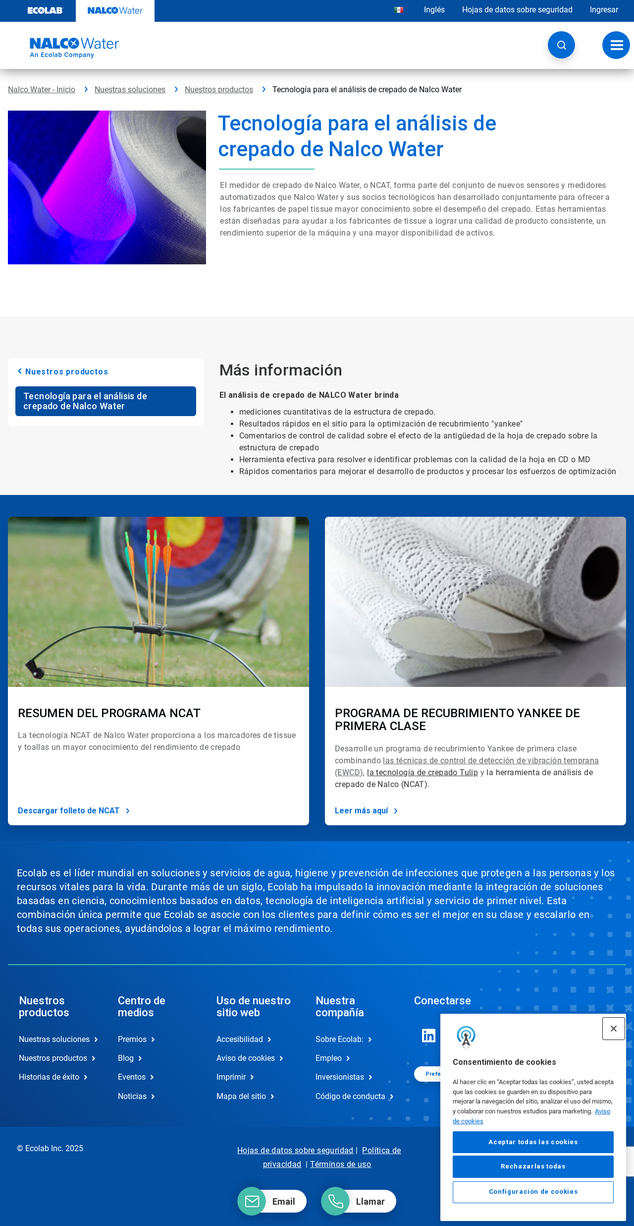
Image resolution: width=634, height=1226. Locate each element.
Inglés (434, 9)
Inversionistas (340, 1077)
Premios (132, 1039)
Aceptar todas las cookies (533, 1142)
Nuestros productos (219, 89)
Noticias (132, 1096)
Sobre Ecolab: (340, 1039)
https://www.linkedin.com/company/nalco (429, 1035)
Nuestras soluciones (130, 89)
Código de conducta (350, 1096)
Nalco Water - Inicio (41, 89)
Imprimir (231, 1077)
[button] (561, 45)
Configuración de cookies (533, 1192)
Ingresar (604, 9)
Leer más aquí (361, 810)
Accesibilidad (239, 1039)
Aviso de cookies (245, 1058)
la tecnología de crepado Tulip (422, 772)
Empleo (329, 1058)
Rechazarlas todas (533, 1166)
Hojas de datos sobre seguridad (517, 9)
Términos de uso (340, 1164)
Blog (126, 1058)
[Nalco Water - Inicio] (63, 48)
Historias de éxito (49, 1077)
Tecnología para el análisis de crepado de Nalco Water (85, 401)
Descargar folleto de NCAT (69, 810)
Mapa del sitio (241, 1096)
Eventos (132, 1077)
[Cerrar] (614, 1029)
